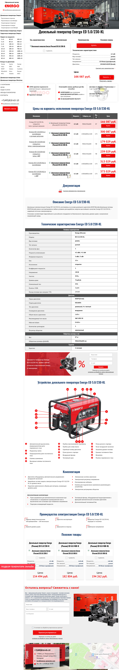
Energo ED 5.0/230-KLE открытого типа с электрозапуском (36, 144)
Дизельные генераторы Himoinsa (11, 80)
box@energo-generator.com (12, 10)
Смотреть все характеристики (105, 68)
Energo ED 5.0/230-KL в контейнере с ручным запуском (37, 134)
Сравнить (49, 51)
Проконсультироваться (47, 632)
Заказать (106, 77)
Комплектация (61, 40)
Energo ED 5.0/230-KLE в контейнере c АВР (37, 174)
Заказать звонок (10, 109)
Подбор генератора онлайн (17, 567)
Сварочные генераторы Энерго (10, 33)
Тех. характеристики (37, 40)
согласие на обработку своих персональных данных (101, 373)
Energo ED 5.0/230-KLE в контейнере (37, 164)
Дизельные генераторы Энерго (10, 15)
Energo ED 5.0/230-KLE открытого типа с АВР (37, 154)
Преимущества (83, 40)
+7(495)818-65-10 (10, 100)
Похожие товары (106, 40)
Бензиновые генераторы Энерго (11, 31)
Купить (108, 126)
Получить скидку (105, 81)
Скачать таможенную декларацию (74, 191)
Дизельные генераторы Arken (10, 77)
